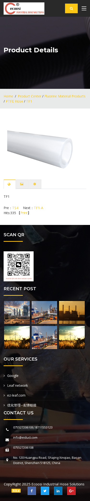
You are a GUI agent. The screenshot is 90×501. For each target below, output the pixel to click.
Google (12, 375)
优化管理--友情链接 (21, 405)
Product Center (29, 96)
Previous (14, 145)
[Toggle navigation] (84, 9)
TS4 (15, 207)
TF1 (29, 101)
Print (24, 213)
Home (8, 96)
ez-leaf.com (16, 395)
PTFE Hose (14, 101)
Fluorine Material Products (64, 96)
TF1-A (38, 207)
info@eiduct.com (25, 437)
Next (75, 145)
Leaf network (17, 385)
